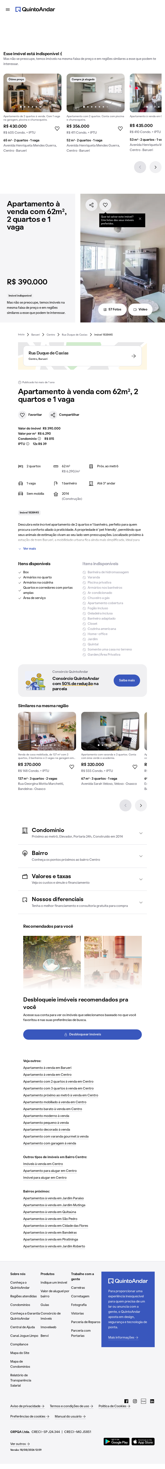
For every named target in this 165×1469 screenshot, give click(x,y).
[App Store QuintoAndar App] (143, 1441)
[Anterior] (140, 167)
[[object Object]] (140, 218)
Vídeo (143, 309)
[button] (82, 833)
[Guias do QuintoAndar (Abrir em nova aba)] (143, 1401)
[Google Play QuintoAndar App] (117, 1441)
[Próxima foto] (53, 93)
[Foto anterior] (11, 93)
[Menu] (7, 9)
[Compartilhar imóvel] (92, 205)
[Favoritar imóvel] (105, 205)
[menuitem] (21, 334)
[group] (32, 115)
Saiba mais (127, 680)
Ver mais (29, 548)
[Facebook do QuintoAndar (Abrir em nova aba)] (126, 1401)
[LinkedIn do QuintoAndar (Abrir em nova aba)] (152, 1401)
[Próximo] (156, 167)
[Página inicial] (35, 9)
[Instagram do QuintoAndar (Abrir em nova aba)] (135, 1401)
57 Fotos (114, 309)
